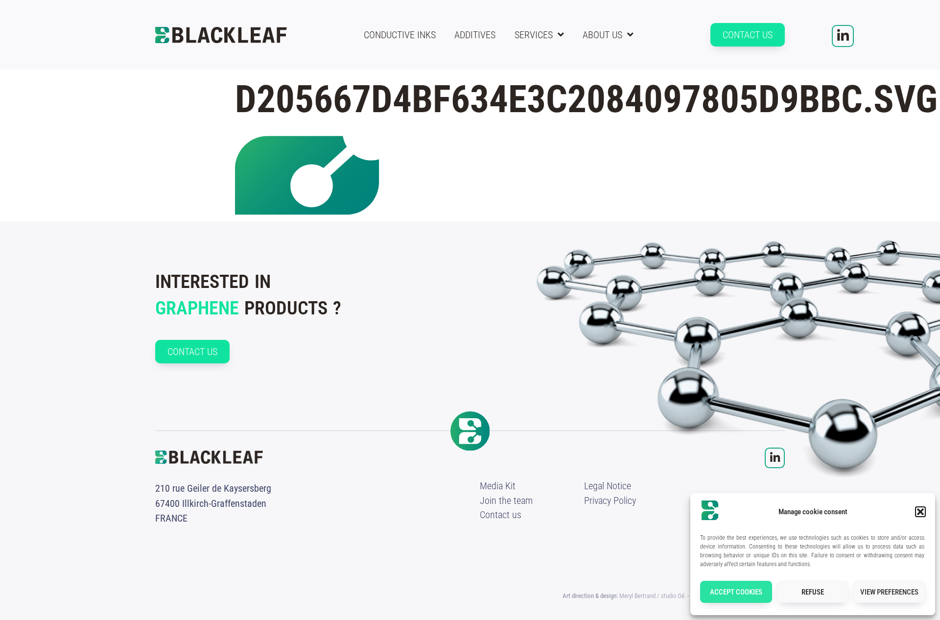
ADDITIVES (474, 35)
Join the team (506, 500)
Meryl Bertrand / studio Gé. (652, 595)
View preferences (889, 592)
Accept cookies (736, 592)
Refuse (812, 592)
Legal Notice (607, 486)
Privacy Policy (610, 500)
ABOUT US (602, 35)
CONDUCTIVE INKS (400, 35)
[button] (920, 512)
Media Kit (498, 486)
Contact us (500, 515)
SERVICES (534, 35)
